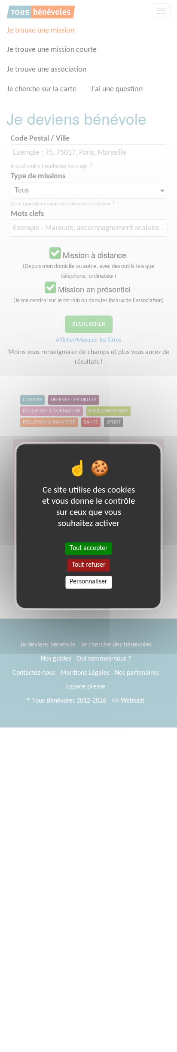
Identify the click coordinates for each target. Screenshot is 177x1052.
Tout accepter (89, 548)
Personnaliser (88, 582)
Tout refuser (89, 565)
